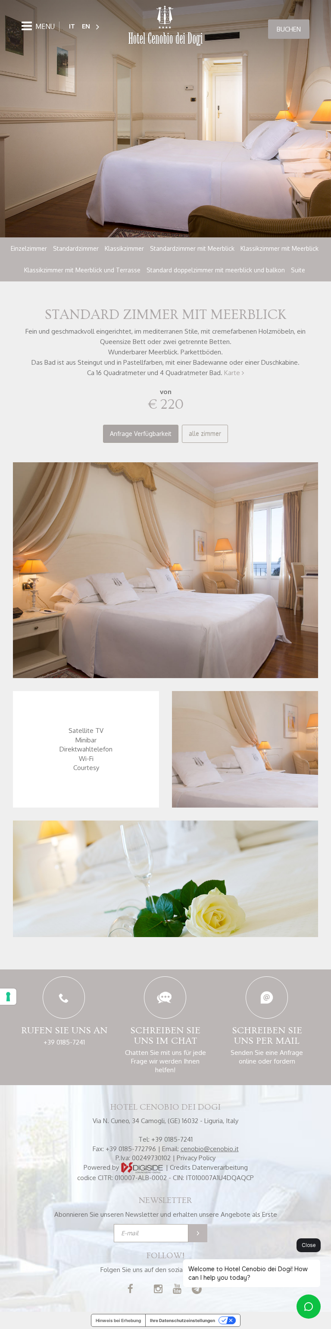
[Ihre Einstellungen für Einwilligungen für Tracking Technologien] (8, 996)
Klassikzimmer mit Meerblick (279, 248)
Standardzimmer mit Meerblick (192, 248)
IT (72, 26)
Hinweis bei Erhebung (118, 1320)
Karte (233, 373)
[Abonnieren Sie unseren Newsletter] (197, 1233)
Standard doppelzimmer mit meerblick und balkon (216, 270)
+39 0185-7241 (64, 1042)
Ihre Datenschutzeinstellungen (182, 1320)
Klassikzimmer (124, 248)
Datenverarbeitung (220, 1167)
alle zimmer (205, 433)
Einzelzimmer (29, 248)
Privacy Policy (196, 1158)
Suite (298, 270)
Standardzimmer (76, 248)
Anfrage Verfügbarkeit (141, 433)
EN (86, 26)
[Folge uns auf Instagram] (158, 1290)
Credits (180, 1167)
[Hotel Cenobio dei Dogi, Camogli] (165, 26)
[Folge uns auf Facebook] (130, 1290)
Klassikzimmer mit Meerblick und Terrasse (82, 270)
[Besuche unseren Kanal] (177, 1290)
